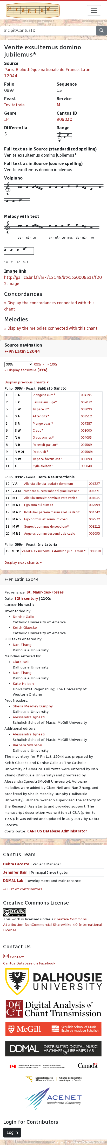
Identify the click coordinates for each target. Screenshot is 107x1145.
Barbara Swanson (27, 745)
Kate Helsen (23, 683)
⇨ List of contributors (22, 889)
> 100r (52, 364)
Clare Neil (21, 662)
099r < (39, 364)
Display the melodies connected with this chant (52, 328)
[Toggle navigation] (94, 10)
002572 (94, 519)
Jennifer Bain (16, 872)
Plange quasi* (43, 423)
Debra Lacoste (16, 864)
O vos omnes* (43, 437)
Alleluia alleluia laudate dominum (48, 484)
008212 (94, 526)
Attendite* (41, 416)
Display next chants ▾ (23, 562)
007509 (86, 445)
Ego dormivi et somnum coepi (46, 519)
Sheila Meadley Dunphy (33, 706)
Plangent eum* (44, 395)
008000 (86, 430)
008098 (86, 459)
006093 (94, 533)
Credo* (38, 430)
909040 (86, 466)
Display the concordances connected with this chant (49, 306)
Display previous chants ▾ (26, 382)
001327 (94, 484)
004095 (86, 437)
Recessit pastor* (45, 445)
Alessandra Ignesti (29, 717)
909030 (64, 119)
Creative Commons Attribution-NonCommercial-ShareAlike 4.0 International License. (52, 924)
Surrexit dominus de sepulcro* (46, 526)
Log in (12, 1132)
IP (6, 119)
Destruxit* (40, 452)
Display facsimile (27, 370)
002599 (94, 505)
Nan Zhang (22, 645)
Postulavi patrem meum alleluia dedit (52, 512)
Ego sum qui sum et (38, 505)
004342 (94, 512)
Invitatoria (14, 104)
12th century (26, 598)
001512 (86, 416)
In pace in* (41, 409)
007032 (86, 402)
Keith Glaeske (25, 627)
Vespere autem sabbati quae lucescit (51, 491)
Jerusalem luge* (45, 402)
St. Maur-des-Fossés (45, 592)
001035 (94, 498)
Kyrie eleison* (43, 466)
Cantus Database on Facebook (29, 963)
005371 (94, 491)
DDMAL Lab (13, 881)
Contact (16, 957)
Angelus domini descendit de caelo (49, 533)
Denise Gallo (23, 617)
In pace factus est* (47, 459)
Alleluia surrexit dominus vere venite (50, 498)
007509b (87, 452)
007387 (86, 423)
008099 (86, 409)
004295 (86, 395)
